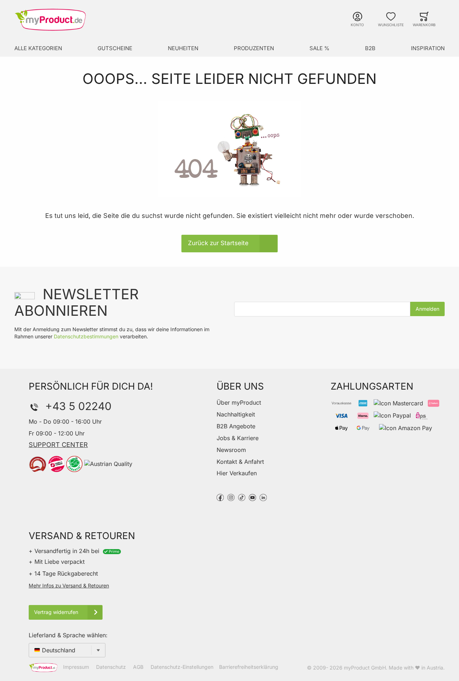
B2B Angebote (236, 426)
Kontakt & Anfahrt (240, 461)
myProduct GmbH (365, 668)
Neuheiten (183, 48)
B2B (370, 48)
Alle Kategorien (38, 48)
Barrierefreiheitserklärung (248, 667)
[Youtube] (252, 496)
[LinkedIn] (263, 496)
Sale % (319, 48)
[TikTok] (241, 496)
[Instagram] (231, 496)
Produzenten (254, 48)
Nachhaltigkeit (236, 414)
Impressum (76, 667)
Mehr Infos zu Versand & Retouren (69, 585)
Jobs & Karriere (238, 438)
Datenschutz (111, 667)
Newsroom (231, 449)
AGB (138, 667)
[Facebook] (220, 496)
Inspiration (428, 48)
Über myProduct (239, 402)
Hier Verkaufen (237, 473)
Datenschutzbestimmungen (86, 336)
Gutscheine (115, 48)
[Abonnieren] (427, 309)
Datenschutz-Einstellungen (182, 667)
